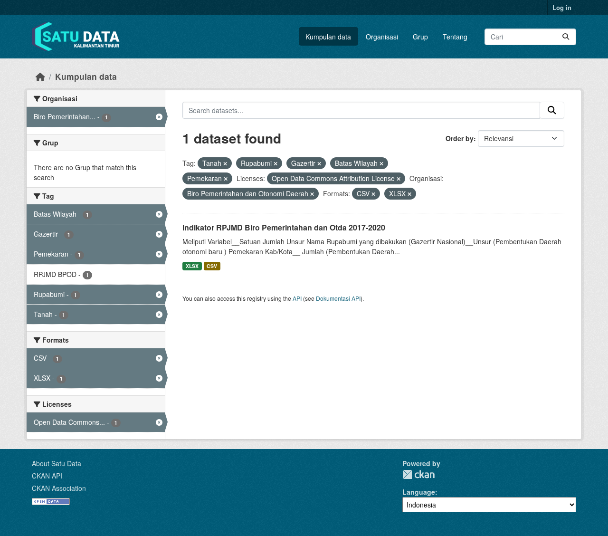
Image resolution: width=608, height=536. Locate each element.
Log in (561, 7)
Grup (420, 36)
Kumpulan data (328, 36)
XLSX (192, 265)
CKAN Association (59, 488)
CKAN (418, 474)
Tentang (455, 36)
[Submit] (565, 37)
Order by (460, 138)
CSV (212, 265)
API (297, 298)
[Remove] (225, 163)
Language (418, 492)
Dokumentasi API (338, 298)
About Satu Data (56, 463)
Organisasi (382, 36)
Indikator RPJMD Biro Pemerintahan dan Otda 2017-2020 (283, 227)
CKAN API (47, 475)
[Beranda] (40, 76)
